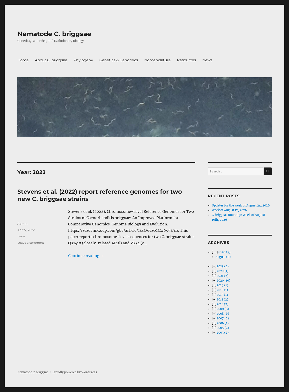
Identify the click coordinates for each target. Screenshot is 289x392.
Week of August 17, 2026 (229, 210)
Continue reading (86, 255)
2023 (223, 266)
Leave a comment (30, 242)
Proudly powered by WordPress (74, 372)
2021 (222, 276)
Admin (22, 223)
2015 (222, 295)
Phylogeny (83, 60)
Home (23, 60)
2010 (222, 304)
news (21, 236)
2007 (223, 318)
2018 (222, 290)
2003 (223, 333)
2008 (223, 314)
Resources (186, 60)
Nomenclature (157, 60)
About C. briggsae (51, 60)
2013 (222, 299)
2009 (223, 309)
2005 (223, 328)
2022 (222, 271)
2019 (222, 285)
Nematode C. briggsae (54, 34)
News (207, 60)
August (223, 257)
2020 (223, 280)
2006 (223, 323)
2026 (224, 252)
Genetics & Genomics (118, 60)
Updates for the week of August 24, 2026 (241, 205)
